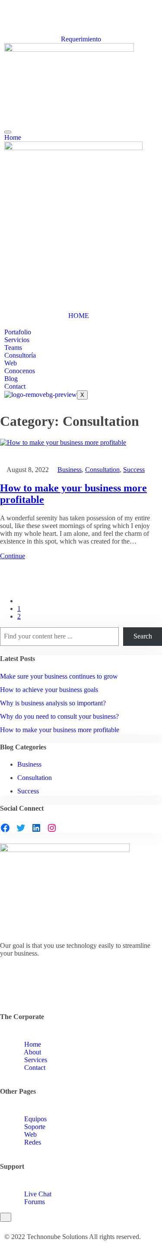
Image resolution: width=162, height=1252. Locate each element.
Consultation (102, 469)
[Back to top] (5, 1217)
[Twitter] (7, 15)
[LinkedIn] (36, 828)
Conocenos (19, 370)
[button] (7, 403)
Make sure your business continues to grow (59, 676)
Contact (14, 386)
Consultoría (20, 355)
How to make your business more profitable (59, 729)
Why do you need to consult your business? (59, 716)
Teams (13, 347)
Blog (11, 378)
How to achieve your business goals (49, 689)
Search (142, 636)
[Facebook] (5, 828)
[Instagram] (7, 31)
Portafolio (17, 332)
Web (10, 363)
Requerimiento (81, 39)
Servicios (16, 339)
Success (134, 469)
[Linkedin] (7, 23)
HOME (78, 315)
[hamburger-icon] (7, 132)
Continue (12, 556)
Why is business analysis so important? (53, 703)
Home (12, 137)
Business (69, 469)
